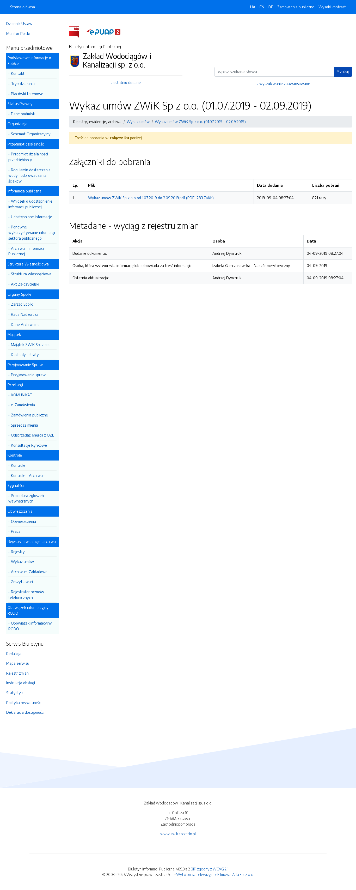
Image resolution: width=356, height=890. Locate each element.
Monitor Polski (18, 33)
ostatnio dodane (127, 82)
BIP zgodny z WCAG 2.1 (209, 869)
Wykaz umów (22, 561)
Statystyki (14, 692)
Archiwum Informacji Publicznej (26, 251)
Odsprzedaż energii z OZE (32, 435)
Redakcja (13, 653)
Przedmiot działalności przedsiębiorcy (28, 157)
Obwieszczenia (23, 521)
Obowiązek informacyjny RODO (30, 626)
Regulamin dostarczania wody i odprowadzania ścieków (29, 175)
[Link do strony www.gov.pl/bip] (77, 31)
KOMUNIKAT (21, 394)
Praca (16, 531)
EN (262, 6)
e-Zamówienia (23, 404)
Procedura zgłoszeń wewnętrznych (26, 498)
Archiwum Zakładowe (29, 571)
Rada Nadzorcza (24, 314)
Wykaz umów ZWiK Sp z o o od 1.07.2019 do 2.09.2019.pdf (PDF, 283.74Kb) (151, 197)
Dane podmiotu (23, 113)
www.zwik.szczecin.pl (178, 833)
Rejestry (18, 551)
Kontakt (17, 73)
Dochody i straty (25, 354)
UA (252, 6)
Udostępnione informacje (31, 216)
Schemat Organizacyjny (31, 133)
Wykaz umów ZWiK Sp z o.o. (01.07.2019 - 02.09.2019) (200, 121)
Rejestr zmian (17, 673)
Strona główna (22, 6)
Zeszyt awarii (22, 581)
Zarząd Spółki (22, 304)
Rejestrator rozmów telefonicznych (26, 594)
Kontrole (18, 465)
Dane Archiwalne (25, 324)
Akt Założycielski (25, 284)
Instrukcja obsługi (20, 682)
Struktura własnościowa (31, 273)
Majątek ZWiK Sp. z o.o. (30, 344)
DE (270, 6)
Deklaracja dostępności (25, 712)
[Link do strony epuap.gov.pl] (103, 31)
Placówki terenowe (27, 93)
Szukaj (343, 71)
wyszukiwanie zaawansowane (284, 83)
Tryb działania (23, 83)
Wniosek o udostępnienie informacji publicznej (30, 204)
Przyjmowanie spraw (28, 374)
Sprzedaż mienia (24, 425)
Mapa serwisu (17, 663)
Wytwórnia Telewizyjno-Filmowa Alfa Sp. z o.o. (215, 874)
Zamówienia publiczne (29, 415)
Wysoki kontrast (332, 6)
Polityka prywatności (23, 702)
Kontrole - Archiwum (28, 475)
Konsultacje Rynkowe (29, 445)
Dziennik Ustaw (19, 23)
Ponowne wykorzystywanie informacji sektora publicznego (31, 232)
